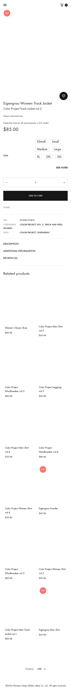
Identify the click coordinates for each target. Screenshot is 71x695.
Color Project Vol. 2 (31, 224)
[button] (41, 142)
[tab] (35, 244)
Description (11, 243)
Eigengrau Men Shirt (49, 629)
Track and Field (53, 224)
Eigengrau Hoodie (48, 508)
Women (7, 228)
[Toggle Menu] (5, 5)
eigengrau (43, 232)
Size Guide (62, 167)
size (5, 155)
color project (28, 232)
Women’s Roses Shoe (16, 327)
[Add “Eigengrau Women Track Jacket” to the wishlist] (63, 96)
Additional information (19, 251)
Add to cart (35, 195)
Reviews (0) (10, 258)
